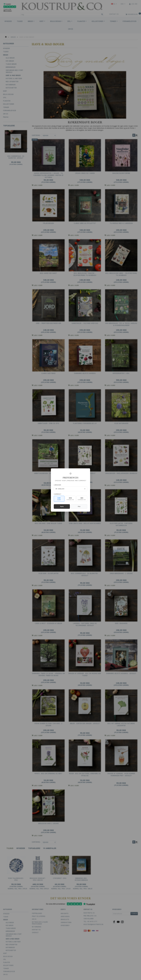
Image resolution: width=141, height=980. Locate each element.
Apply (62, 506)
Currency (57, 494)
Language (57, 485)
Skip (79, 506)
